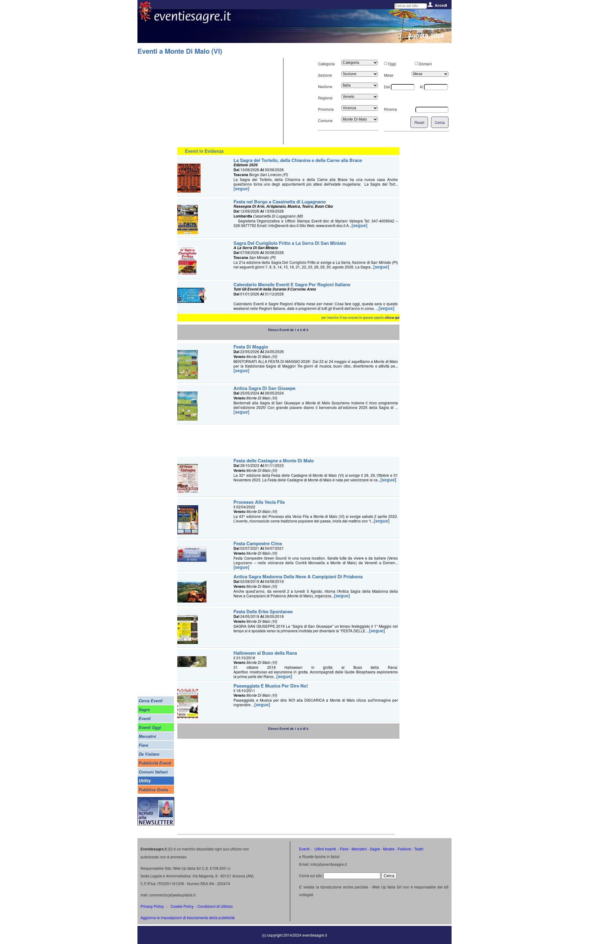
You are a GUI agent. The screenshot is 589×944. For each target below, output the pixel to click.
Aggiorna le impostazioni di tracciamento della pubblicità (188, 917)
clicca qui (392, 317)
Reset (419, 122)
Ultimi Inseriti (325, 848)
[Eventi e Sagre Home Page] (145, 19)
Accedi (441, 5)
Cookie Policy (182, 906)
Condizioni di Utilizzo (215, 906)
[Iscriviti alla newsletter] (155, 823)
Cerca (440, 122)
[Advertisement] (229, 101)
